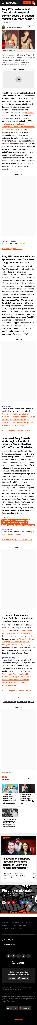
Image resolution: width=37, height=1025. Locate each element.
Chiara (25, 277)
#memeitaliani (20, 425)
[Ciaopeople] (18, 1019)
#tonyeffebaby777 (22, 414)
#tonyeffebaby (8, 417)
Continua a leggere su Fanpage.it (18, 701)
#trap (33, 417)
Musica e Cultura (7, 772)
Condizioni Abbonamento (21, 925)
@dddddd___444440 (9, 241)
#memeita (10, 425)
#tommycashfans (22, 680)
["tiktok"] (4, 902)
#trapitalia (5, 420)
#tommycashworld (20, 674)
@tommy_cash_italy (8, 658)
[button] (33, 27)
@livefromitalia (7, 529)
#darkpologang (20, 417)
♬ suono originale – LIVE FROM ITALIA (17, 540)
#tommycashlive (8, 680)
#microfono (15, 422)
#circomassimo (8, 685)
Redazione (5, 928)
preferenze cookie (17, 928)
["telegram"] (27, 902)
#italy (4, 425)
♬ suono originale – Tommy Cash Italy (17, 690)
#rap (29, 420)
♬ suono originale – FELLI (12, 249)
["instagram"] (8, 902)
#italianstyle (24, 422)
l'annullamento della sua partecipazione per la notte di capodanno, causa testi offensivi (18, 127)
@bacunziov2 (6, 406)
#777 (28, 417)
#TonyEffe (18, 534)
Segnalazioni (14, 922)
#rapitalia (13, 420)
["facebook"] (23, 902)
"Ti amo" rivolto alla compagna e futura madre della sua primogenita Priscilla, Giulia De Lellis (18, 642)
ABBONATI (26, 2)
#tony (4, 414)
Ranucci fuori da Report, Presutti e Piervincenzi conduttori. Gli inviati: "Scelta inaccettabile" (16, 863)
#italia (32, 422)
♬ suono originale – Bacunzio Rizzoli (16, 430)
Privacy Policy (25, 922)
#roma (16, 685)
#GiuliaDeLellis (7, 534)
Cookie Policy (6, 925)
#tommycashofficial (9, 677)
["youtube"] (13, 902)
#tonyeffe (11, 414)
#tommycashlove (25, 677)
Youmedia (5, 922)
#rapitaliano (21, 420)
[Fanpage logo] (11, 3)
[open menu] (2, 3)
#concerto (6, 422)
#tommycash (7, 674)
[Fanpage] (18, 962)
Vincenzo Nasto (17, 27)
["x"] (18, 902)
